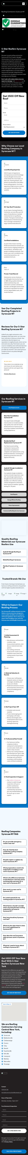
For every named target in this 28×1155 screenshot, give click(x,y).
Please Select (7, 124)
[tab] (14, 408)
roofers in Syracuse (14, 780)
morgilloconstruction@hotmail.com (11, 1092)
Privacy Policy (9, 1141)
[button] (23, 4)
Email (4, 112)
